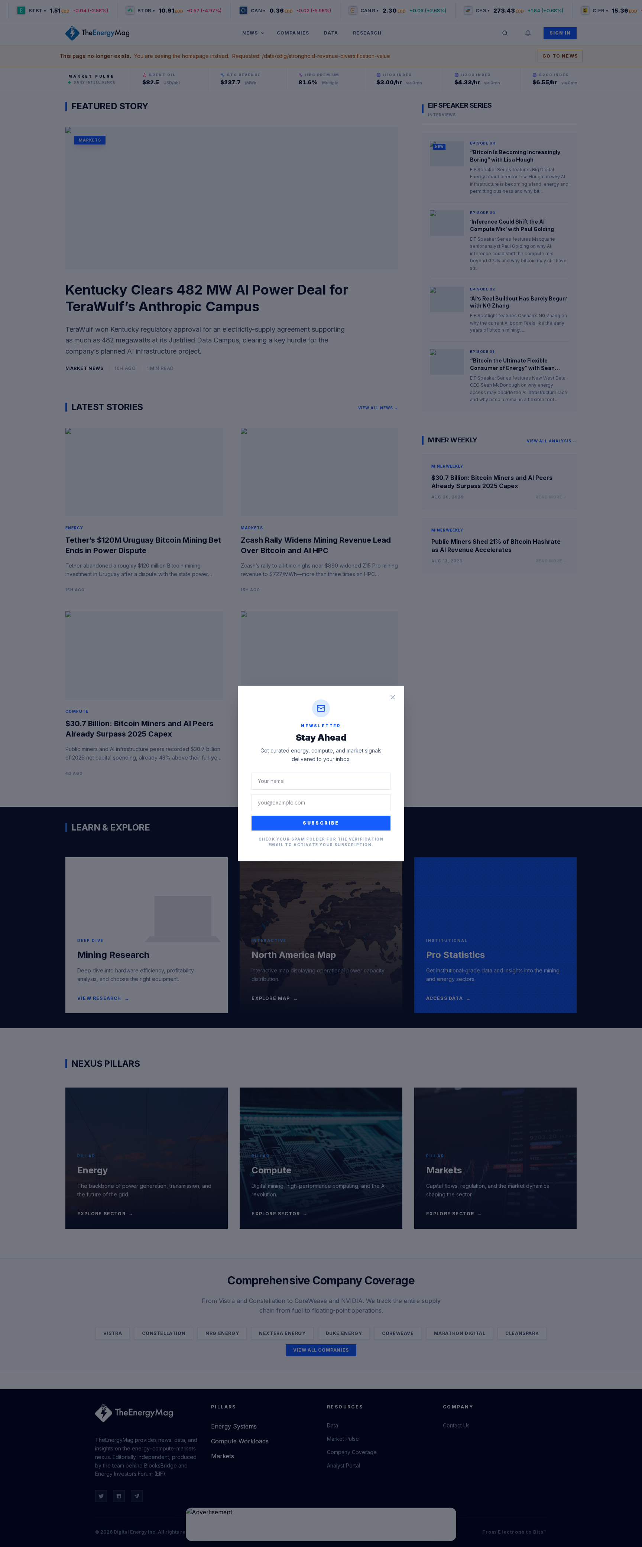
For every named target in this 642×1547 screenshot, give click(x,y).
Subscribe (321, 823)
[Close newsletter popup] (393, 697)
